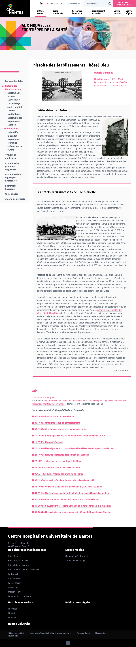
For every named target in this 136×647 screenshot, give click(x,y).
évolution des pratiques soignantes (12, 166)
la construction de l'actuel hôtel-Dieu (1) (112, 82)
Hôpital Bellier (14, 578)
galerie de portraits (15, 199)
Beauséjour (13, 587)
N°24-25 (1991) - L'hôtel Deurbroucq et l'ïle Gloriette (56, 467)
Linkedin (12, 613)
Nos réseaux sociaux (20, 602)
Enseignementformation (98, 12)
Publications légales (78, 602)
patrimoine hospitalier (10, 187)
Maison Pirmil (14, 591)
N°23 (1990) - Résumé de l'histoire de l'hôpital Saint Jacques (60, 454)
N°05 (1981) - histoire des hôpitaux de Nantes (53, 416)
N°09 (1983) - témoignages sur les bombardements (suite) (59, 429)
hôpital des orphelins (13, 141)
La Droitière (13, 132)
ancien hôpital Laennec (14, 109)
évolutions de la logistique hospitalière (13, 177)
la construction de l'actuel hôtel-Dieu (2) (112, 85)
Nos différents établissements (27, 549)
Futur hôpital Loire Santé (19, 596)
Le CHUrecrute (117, 12)
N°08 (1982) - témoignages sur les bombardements (56, 422)
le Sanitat (12, 136)
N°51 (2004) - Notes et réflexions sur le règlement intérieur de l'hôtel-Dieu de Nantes (71, 512)
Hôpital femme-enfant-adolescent (23, 569)
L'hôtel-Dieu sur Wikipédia (44, 397)
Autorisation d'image (75, 560)
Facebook (12, 608)
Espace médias (74, 549)
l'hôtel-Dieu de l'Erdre (14, 148)
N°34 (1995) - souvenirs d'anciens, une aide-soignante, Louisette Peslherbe (67, 486)
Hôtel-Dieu (13, 556)
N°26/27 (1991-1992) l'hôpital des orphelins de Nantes (57, 473)
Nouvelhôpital (129, 12)
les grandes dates (14, 81)
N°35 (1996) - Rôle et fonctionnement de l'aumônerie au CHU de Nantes (65, 499)
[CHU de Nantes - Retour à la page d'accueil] (15, 9)
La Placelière (13, 100)
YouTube (12, 617)
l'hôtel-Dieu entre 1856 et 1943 (108, 79)
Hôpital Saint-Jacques (18, 565)
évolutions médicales (10, 156)
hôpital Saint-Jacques (14, 94)
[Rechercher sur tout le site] (110, 4)
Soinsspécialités (58, 12)
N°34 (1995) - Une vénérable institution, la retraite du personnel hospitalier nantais (70, 493)
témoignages (11, 194)
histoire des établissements (13, 87)
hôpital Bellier (14, 118)
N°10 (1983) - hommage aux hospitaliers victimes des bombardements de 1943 (69, 435)
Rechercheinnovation (77, 12)
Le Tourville (13, 574)
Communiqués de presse (76, 556)
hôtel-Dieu (12, 128)
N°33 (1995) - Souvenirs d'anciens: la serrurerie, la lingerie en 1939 (63, 480)
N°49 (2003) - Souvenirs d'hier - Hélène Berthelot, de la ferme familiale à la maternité (71, 505)
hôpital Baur (13, 114)
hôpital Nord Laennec (13, 123)
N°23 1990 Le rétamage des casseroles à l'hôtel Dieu (56, 461)
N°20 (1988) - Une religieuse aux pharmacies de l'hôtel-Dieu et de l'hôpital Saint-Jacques (73, 448)
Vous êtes (72, 3)
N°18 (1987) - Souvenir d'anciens (47, 442)
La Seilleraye (13, 103)
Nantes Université (19, 623)
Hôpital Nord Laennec (18, 560)
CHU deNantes (40, 12)
